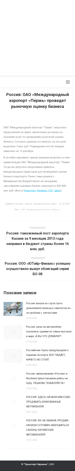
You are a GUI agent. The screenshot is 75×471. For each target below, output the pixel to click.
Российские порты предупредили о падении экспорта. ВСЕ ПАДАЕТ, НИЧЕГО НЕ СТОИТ (47, 355)
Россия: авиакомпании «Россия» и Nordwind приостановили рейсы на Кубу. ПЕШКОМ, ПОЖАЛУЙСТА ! (47, 378)
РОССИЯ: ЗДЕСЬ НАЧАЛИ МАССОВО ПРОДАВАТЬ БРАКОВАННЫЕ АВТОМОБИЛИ (48, 401)
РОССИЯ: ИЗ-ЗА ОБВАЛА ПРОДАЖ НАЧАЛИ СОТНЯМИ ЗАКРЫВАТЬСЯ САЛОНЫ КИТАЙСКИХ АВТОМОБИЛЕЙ (47, 427)
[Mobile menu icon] (67, 82)
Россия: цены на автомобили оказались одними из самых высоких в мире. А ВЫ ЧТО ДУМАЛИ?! (49, 331)
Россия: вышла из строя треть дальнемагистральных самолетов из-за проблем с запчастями (49, 308)
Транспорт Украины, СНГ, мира (42, 190)
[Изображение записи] (13, 309)
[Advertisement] (37, 37)
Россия (18, 203)
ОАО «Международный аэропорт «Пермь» (40, 209)
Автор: (40, 203)
